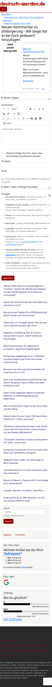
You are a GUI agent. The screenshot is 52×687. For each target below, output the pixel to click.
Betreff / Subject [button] (11, 97)
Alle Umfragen (13, 619)
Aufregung (12, 553)
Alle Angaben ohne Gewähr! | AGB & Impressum (24, 645)
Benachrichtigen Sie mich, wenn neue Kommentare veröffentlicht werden (24, 155)
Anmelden (20, 534)
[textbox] (26, 138)
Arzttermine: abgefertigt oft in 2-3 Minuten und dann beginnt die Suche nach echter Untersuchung (24, 359)
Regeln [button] (7, 194)
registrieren (11, 255)
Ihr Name (6, 161)
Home (5, 640)
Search (6, 508)
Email (4, 171)
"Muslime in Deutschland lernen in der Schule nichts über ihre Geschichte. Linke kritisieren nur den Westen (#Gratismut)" (25, 429)
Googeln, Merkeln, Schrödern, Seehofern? (24, 490)
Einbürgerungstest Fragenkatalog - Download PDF (25, 650)
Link (43, 89)
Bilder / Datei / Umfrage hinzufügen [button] (21, 186)
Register (7, 534)
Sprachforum (11, 244)
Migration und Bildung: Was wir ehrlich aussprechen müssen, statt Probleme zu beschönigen (23, 335)
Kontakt (15, 640)
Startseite (6, 14)
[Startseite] (22, 4)
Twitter (18, 655)
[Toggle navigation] (3, 9)
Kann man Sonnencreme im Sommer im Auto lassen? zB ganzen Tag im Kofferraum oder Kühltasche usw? (25, 382)
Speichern (8, 278)
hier (23, 567)
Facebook (6, 655)
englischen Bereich (30, 242)
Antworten (28, 80)
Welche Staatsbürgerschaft (17, 23)
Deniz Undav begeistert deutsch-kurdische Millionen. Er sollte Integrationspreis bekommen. (24, 395)
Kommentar (7, 105)
